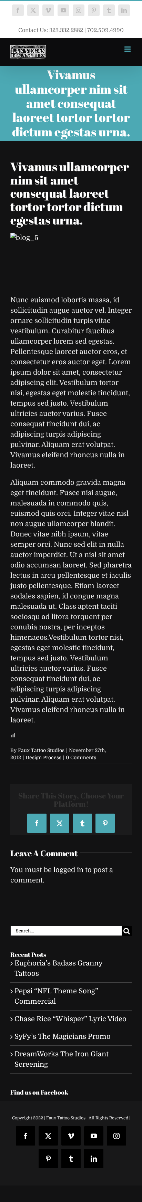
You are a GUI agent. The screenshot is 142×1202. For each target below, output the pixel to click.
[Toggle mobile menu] (128, 49)
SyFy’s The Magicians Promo (62, 1037)
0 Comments (81, 757)
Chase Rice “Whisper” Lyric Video (70, 1019)
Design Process (43, 757)
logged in (68, 870)
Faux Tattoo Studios (41, 750)
